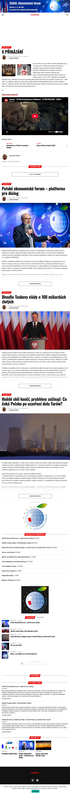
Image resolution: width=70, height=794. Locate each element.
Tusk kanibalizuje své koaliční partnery (14, 561)
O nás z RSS (36, 683)
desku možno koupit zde (10, 94)
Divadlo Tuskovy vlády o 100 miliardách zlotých (16, 543)
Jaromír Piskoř (13, 58)
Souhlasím (35, 791)
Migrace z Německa (8, 580)
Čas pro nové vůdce (8, 552)
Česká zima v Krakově (8, 571)
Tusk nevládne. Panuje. (9, 566)
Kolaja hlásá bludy (7, 575)
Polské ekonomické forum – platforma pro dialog (17, 538)
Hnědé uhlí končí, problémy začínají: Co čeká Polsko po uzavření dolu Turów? (26, 547)
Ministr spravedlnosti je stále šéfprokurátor (16, 557)
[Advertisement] (35, 32)
